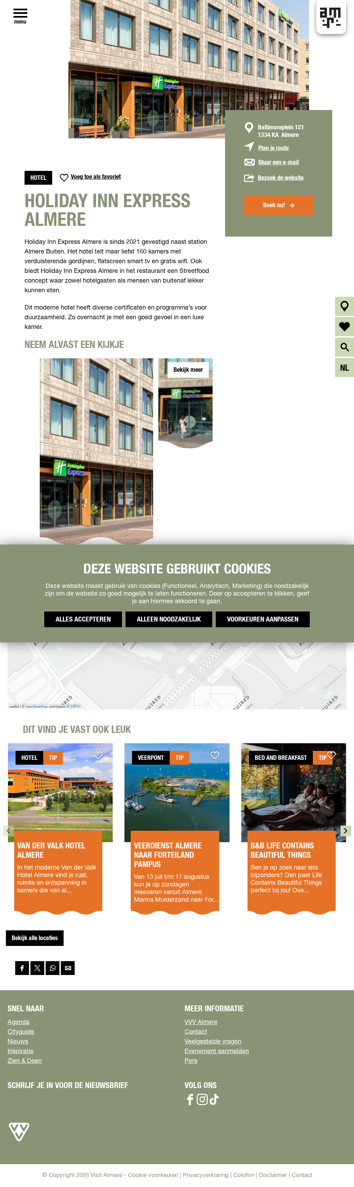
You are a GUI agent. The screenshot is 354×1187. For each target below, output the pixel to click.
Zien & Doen (25, 1061)
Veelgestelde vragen (213, 1042)
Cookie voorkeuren (153, 1175)
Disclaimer (273, 1175)
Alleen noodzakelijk (169, 619)
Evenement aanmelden (217, 1051)
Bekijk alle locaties (35, 938)
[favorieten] (344, 326)
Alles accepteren (83, 619)
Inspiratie (21, 1051)
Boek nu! (274, 205)
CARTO (75, 706)
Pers (191, 1061)
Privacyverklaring (206, 1175)
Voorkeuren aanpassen (262, 619)
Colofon (243, 1175)
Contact (196, 1032)
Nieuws (18, 1042)
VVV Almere (201, 1022)
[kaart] (344, 306)
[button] (333, 1166)
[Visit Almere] (19, 1141)
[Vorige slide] (8, 831)
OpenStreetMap (36, 706)
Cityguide (21, 1032)
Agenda (18, 1022)
